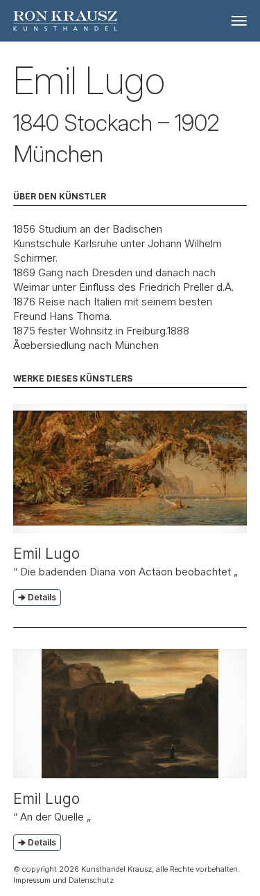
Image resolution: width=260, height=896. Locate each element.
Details (42, 597)
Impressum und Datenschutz (63, 880)
